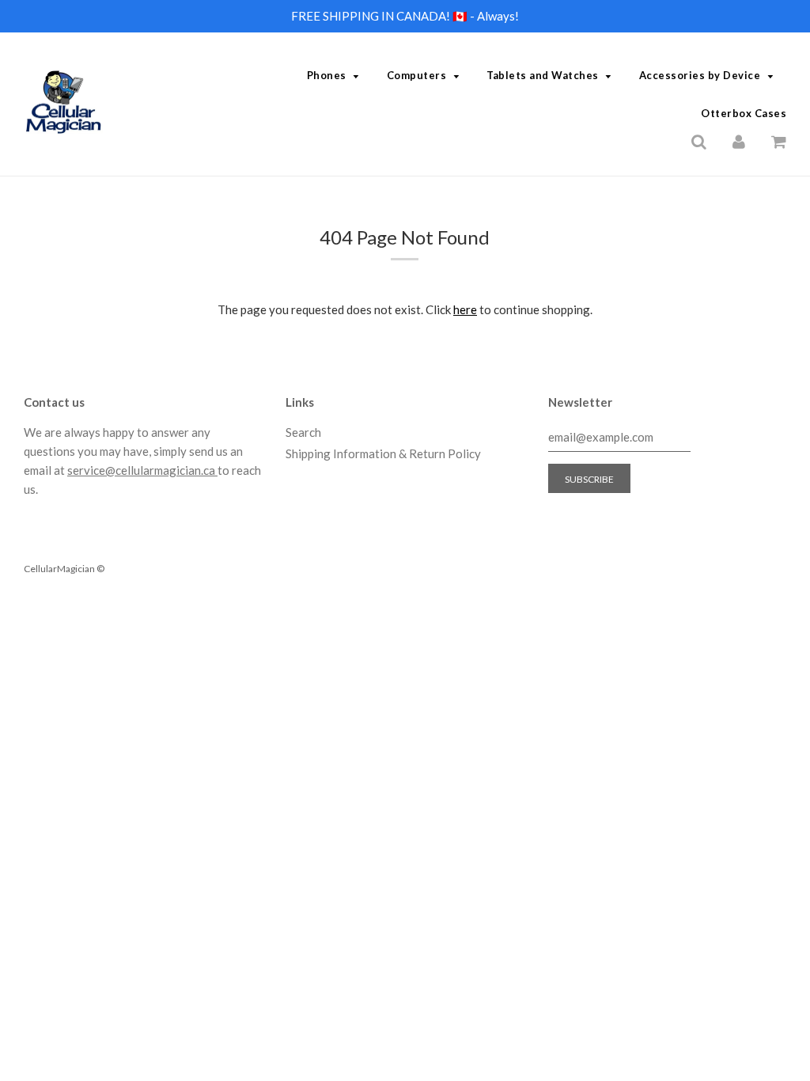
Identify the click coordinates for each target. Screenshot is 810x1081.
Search (303, 432)
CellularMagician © (64, 569)
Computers (417, 75)
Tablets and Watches (542, 75)
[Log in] (738, 140)
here (465, 309)
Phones (326, 75)
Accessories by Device (700, 75)
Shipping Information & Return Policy (383, 453)
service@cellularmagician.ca (142, 470)
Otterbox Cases (743, 113)
